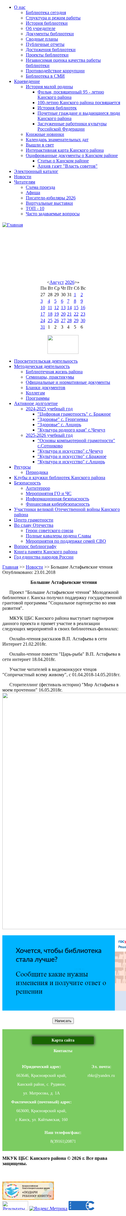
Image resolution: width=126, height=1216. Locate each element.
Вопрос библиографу (35, 546)
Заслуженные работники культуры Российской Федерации (72, 126)
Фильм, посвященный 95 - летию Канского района (71, 94)
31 (42, 326)
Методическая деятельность (42, 366)
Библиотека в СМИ (45, 76)
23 (83, 314)
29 (76, 320)
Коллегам (35, 392)
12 (56, 307)
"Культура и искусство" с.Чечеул (70, 451)
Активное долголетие (36, 403)
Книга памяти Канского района (45, 551)
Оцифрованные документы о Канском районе (72, 155)
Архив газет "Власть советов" (68, 166)
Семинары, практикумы (50, 376)
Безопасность (27, 482)
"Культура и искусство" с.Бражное (72, 456)
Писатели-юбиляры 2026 (51, 197)
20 (63, 314)
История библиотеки (47, 23)
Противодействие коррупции (55, 70)
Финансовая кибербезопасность (58, 504)
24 (42, 320)
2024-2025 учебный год (49, 408)
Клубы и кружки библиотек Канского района (59, 477)
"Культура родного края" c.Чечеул (71, 429)
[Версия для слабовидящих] (63, 344)
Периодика (37, 472)
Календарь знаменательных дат (57, 139)
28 (69, 320)
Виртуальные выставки (49, 203)
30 (83, 320)
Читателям (24, 181)
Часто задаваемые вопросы (53, 213)
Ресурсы (22, 466)
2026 (69, 282)
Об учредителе (40, 28)
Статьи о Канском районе (63, 160)
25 (50, 320)
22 (76, 314)
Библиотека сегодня (46, 12)
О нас (19, 7)
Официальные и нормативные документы (68, 382)
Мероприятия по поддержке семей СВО (66, 541)
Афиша (33, 192)
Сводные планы (42, 38)
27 (63, 320)
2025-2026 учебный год (49, 435)
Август (57, 282)
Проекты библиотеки (47, 54)
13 (63, 307)
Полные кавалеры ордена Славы (58, 535)
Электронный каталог (36, 171)
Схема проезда (40, 187)
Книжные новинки (45, 134)
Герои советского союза (49, 530)
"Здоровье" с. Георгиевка (63, 419)
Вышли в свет (40, 144)
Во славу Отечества (33, 525)
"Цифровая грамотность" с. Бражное (74, 414)
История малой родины (49, 86)
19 (56, 314)
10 (42, 307)
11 (50, 307)
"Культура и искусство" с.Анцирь (71, 461)
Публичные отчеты (45, 44)
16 (83, 307)
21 (69, 314)
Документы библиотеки (50, 33)
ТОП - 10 (35, 208)
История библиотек (57, 107)
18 (50, 314)
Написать (63, 1021)
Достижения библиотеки (51, 49)
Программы (38, 398)
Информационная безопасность (57, 498)
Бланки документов (45, 387)
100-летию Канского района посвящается (79, 102)
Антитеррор (38, 488)
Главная (10, 566)
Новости (22, 176)
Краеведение (27, 81)
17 (42, 314)
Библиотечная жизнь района (54, 371)
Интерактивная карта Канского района (65, 150)
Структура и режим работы (53, 17)
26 (56, 320)
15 (76, 307)
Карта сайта (63, 1040)
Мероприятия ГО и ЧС (48, 493)
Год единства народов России (44, 556)
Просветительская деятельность (46, 361)
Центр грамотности (33, 519)
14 (69, 307)
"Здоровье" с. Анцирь (59, 424)
